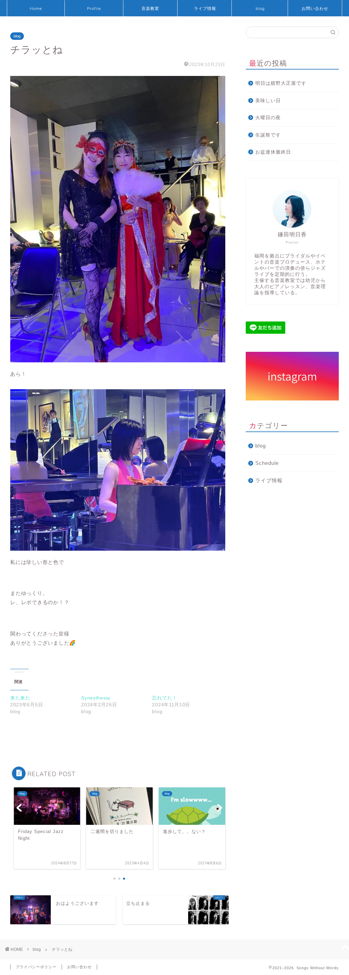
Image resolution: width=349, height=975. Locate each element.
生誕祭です (268, 135)
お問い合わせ (315, 8)
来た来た (20, 698)
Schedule (267, 463)
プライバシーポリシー (36, 967)
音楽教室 (150, 8)
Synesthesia (95, 698)
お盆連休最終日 (273, 152)
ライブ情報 (205, 8)
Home (36, 8)
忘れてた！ (164, 698)
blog (260, 8)
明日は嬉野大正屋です (280, 83)
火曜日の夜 (268, 117)
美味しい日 (268, 100)
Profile (94, 8)
